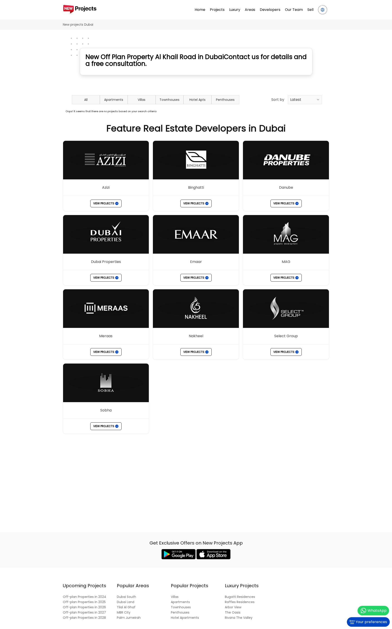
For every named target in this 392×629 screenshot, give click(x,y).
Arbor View (233, 607)
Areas (250, 9)
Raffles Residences (240, 602)
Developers (270, 9)
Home (200, 9)
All (86, 99)
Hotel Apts (197, 99)
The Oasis (232, 612)
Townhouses (169, 99)
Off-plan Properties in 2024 (84, 597)
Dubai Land (125, 602)
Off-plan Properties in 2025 (84, 602)
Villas (141, 99)
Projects (217, 9)
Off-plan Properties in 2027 (84, 612)
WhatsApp (377, 610)
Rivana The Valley (238, 618)
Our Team (294, 9)
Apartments (113, 99)
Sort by (277, 99)
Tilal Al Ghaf (126, 607)
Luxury (234, 9)
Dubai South (126, 597)
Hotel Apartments (185, 618)
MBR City (123, 612)
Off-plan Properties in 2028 (84, 618)
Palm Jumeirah (129, 618)
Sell (310, 9)
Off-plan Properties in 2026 (84, 607)
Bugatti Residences (240, 597)
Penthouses (225, 99)
